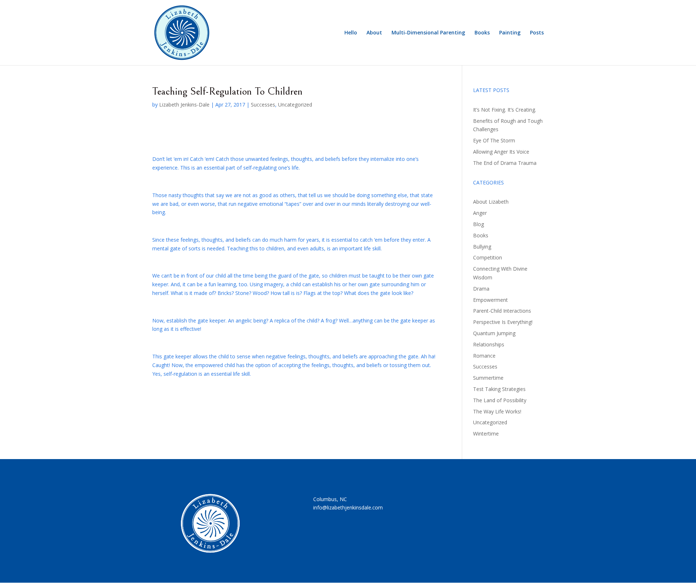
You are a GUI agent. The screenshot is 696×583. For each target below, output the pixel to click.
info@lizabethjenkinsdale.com (348, 507)
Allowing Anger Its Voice (501, 151)
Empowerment (490, 299)
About (374, 33)
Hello (350, 33)
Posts (537, 33)
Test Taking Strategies (499, 389)
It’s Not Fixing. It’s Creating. (504, 109)
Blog (478, 224)
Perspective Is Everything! (503, 321)
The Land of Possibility (499, 400)
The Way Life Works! (497, 411)
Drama (481, 288)
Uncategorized (295, 104)
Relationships (488, 344)
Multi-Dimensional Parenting (428, 33)
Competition (487, 257)
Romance (484, 355)
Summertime (488, 377)
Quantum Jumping (494, 333)
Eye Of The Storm (494, 140)
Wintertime (486, 433)
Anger (480, 212)
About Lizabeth (491, 201)
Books (482, 33)
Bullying (482, 246)
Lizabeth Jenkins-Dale (184, 104)
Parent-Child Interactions (502, 310)
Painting (510, 33)
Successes (263, 104)
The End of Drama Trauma (504, 162)
